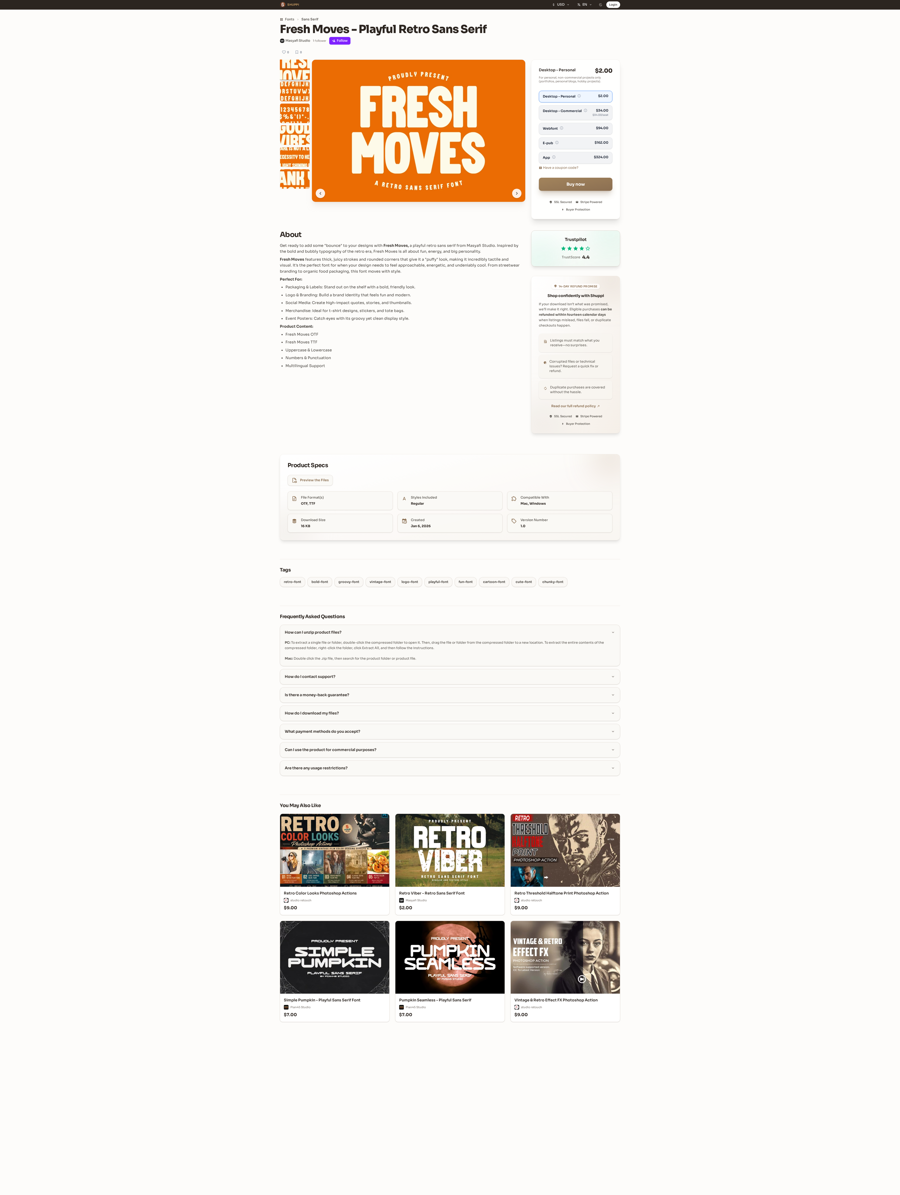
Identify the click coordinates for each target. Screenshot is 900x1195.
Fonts (289, 19)
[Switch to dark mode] (600, 4)
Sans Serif (309, 19)
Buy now (575, 184)
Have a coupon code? (560, 167)
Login (613, 4)
